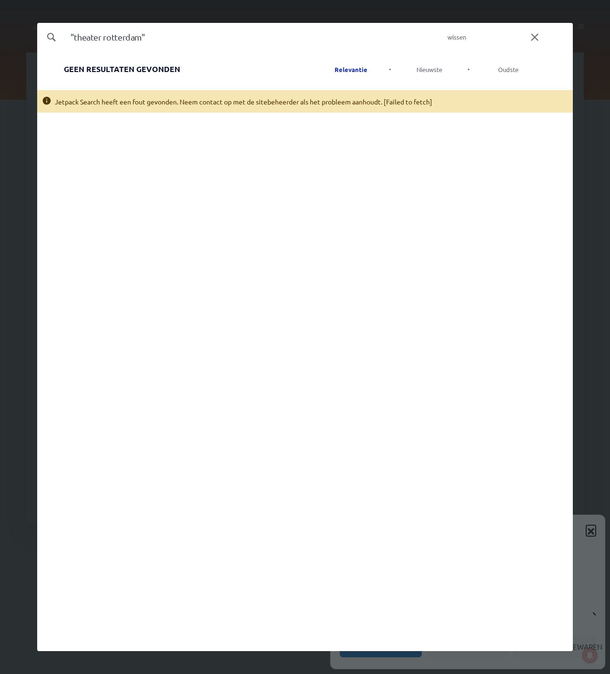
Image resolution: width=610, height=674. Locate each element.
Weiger (468, 646)
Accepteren (381, 646)
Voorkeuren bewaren (557, 646)
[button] (591, 530)
